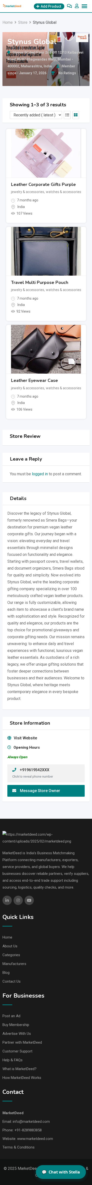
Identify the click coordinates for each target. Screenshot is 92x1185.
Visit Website (25, 738)
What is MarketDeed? (19, 1069)
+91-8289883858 (28, 1130)
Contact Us (11, 981)
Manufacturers (14, 964)
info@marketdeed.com (31, 1121)
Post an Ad (11, 1016)
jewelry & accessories (27, 192)
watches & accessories (63, 192)
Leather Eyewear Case (34, 380)
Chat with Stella (61, 1172)
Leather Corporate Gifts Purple (43, 184)
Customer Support (17, 1051)
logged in (40, 474)
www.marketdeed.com (35, 1138)
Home (7, 937)
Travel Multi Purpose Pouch (39, 282)
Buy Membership (15, 1025)
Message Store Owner (40, 790)
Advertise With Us (16, 1033)
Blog (6, 972)
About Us (9, 946)
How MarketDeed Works (21, 1077)
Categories (11, 955)
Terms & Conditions (18, 1147)
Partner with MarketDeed (22, 1042)
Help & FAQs (12, 1060)
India (21, 207)
